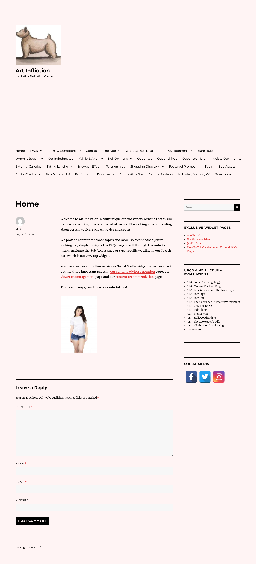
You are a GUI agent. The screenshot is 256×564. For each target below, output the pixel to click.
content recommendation (134, 277)
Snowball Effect (89, 166)
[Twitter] (205, 377)
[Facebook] (191, 377)
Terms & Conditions (61, 151)
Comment (24, 406)
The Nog (109, 151)
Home (20, 151)
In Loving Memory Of (194, 174)
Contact (92, 151)
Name (21, 463)
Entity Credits (26, 174)
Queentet (144, 158)
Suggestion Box (132, 174)
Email (21, 482)
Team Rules (205, 151)
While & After (89, 158)
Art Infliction (33, 70)
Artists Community (227, 158)
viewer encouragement (78, 277)
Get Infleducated (61, 158)
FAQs (34, 151)
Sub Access (227, 166)
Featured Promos (182, 166)
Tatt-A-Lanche (57, 166)
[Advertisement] (128, 117)
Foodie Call (193, 235)
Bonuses (103, 174)
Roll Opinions (118, 158)
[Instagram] (219, 377)
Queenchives (167, 158)
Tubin (209, 166)
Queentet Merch (194, 158)
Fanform (81, 174)
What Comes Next (139, 151)
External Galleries (28, 166)
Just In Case (194, 243)
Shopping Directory (145, 166)
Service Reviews (161, 174)
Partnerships (115, 166)
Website (22, 500)
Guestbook (223, 174)
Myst (18, 229)
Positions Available (198, 239)
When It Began (27, 158)
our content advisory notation (132, 271)
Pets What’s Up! (58, 174)
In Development (175, 151)
